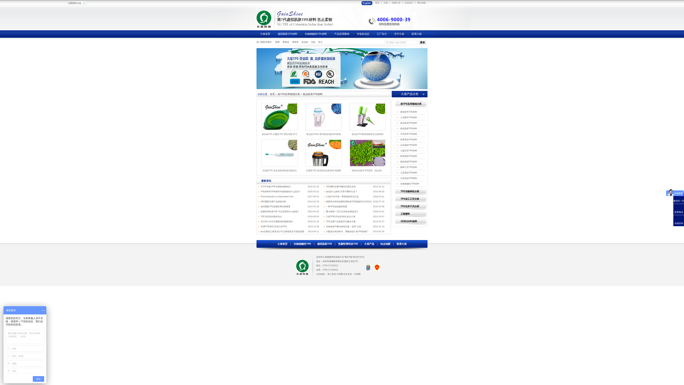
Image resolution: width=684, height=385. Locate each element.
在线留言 (409, 3)
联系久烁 (402, 243)
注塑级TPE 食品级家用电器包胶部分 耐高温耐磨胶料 (279, 171)
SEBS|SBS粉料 (409, 221)
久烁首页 (282, 243)
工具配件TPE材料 (408, 117)
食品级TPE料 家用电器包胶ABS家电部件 (323, 135)
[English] (366, 3)
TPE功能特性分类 (410, 191)
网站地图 (421, 3)
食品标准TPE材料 (313, 94)
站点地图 (385, 243)
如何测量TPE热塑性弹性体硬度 (275, 206)
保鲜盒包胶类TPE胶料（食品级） (368, 170)
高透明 (295, 42)
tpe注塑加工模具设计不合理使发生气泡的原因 (282, 231)
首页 (272, 94)
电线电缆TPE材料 (408, 161)
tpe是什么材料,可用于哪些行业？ (341, 191)
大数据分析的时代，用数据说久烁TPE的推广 (347, 231)
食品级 (305, 42)
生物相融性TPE (302, 243)
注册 (386, 3)
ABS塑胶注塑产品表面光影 (273, 201)
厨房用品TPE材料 (408, 139)
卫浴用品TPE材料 (408, 172)
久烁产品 (369, 243)
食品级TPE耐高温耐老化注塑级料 (368, 134)
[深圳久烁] (264, 27)
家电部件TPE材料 (408, 112)
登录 (377, 3)
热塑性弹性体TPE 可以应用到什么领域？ (280, 211)
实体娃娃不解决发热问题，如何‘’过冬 (343, 226)
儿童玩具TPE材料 (408, 150)
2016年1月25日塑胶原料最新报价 (277, 221)
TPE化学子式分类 (410, 206)
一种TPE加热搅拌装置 (336, 206)
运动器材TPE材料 (408, 145)
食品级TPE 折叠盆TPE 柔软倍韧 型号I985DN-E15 (279, 135)
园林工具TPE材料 (408, 167)
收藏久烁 (396, 3)
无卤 (313, 42)
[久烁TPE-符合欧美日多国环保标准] (342, 88)
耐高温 (286, 42)
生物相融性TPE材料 (409, 184)
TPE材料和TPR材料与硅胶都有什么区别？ (281, 191)
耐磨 (277, 42)
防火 (320, 42)
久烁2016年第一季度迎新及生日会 (342, 196)
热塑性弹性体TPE (348, 243)
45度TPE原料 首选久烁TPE (274, 226)
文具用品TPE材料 (408, 178)
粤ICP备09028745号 (354, 257)
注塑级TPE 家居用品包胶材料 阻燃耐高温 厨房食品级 (323, 171)
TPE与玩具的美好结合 (271, 216)
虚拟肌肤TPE (324, 243)
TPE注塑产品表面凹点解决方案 (341, 221)
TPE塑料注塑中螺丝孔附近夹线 (341, 186)
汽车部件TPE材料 (408, 134)
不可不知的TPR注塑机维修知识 (276, 186)
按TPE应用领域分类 (289, 94)
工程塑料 (405, 213)
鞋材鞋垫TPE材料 (408, 156)
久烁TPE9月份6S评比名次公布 (340, 216)
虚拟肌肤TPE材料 (408, 128)
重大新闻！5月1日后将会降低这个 (342, 211)
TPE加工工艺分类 (410, 198)
